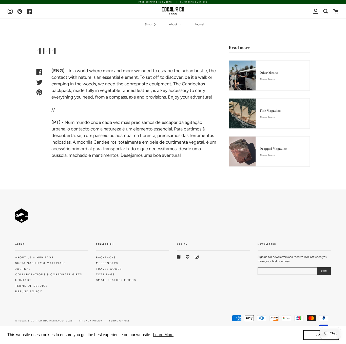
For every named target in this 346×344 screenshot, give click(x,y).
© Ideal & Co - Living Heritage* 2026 (44, 320)
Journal (199, 24)
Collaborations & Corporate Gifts (48, 274)
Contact (23, 280)
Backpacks (106, 257)
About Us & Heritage (34, 257)
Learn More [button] (163, 335)
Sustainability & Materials (40, 263)
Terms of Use (119, 320)
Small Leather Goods (116, 280)
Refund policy (28, 291)
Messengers (107, 263)
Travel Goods (109, 269)
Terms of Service (31, 286)
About (173, 24)
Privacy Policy (91, 320)
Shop (148, 24)
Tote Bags (105, 274)
